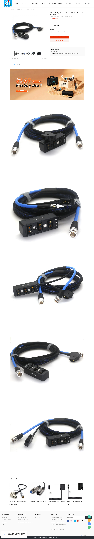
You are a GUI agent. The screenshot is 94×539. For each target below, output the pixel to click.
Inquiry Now (59, 40)
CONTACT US (69, 3)
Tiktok (82, 521)
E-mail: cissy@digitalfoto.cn (57, 517)
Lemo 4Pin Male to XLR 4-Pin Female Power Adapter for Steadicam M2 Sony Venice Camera (17, 503)
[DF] (89, 520)
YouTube (78, 521)
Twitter (75, 521)
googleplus (15, 58)
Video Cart (4, 522)
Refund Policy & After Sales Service (26, 522)
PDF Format (44, 58)
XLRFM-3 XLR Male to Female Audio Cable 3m (37, 501)
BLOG (43, 3)
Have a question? (54, 18)
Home (16, 3)
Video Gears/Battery (6, 527)
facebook (10, 58)
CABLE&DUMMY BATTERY (21, 9)
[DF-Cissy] (89, 516)
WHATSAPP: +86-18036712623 (57, 519)
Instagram (71, 521)
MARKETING (35, 3)
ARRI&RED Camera (30, 9)
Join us (52, 53)
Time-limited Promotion (55, 3)
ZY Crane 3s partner (6, 519)
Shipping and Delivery (23, 519)
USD (50, 26)
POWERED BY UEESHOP (56, 537)
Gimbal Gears (5, 517)
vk (17, 58)
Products (25, 3)
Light (3, 524)
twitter (12, 58)
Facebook (68, 521)
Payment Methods (22, 517)
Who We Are (37, 517)
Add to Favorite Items (56, 44)
